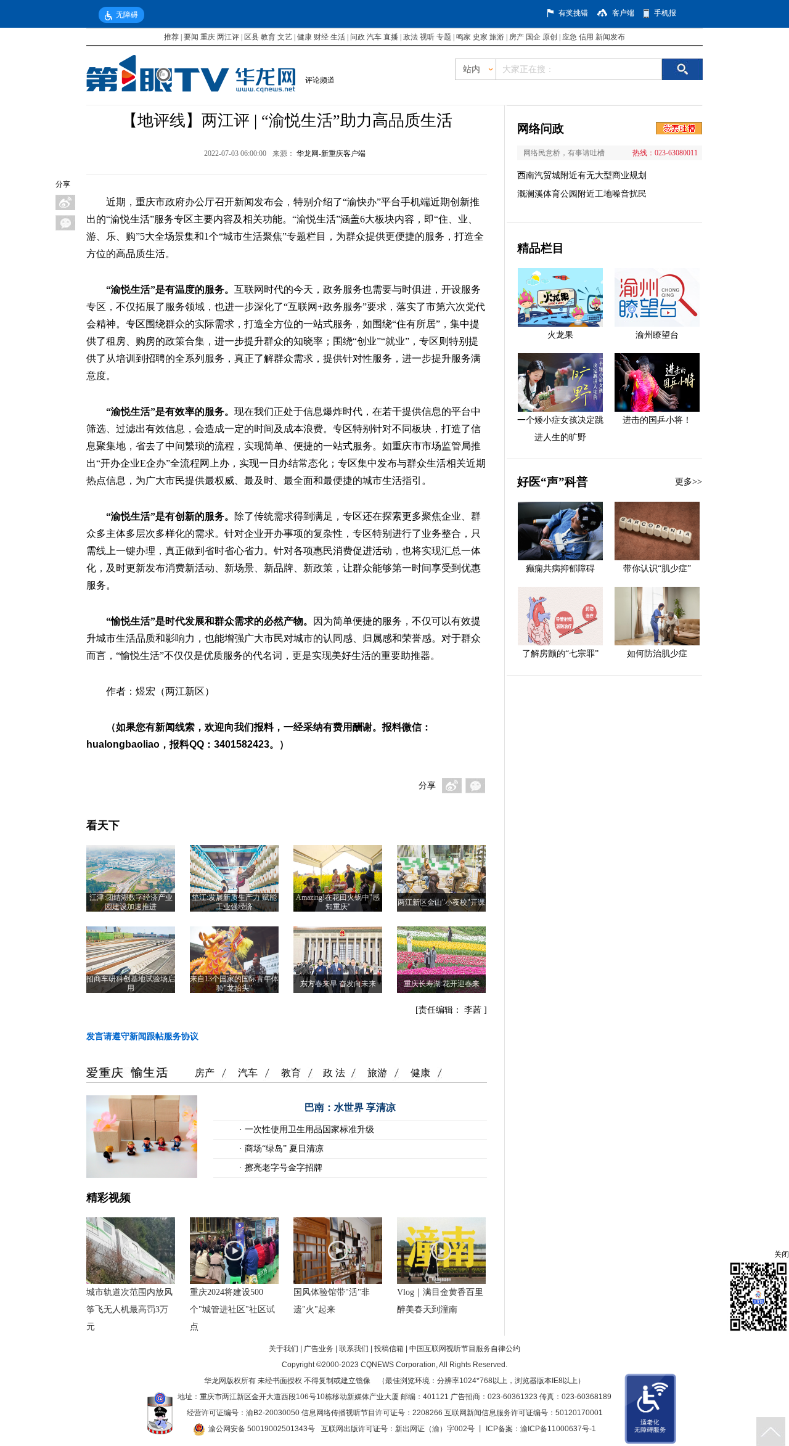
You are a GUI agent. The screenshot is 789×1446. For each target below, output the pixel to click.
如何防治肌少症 (657, 653)
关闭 (781, 1254)
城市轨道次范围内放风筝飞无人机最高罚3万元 (129, 1309)
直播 (390, 37)
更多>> (688, 481)
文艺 (284, 37)
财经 (321, 37)
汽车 (374, 37)
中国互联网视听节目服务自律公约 (464, 1348)
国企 (533, 37)
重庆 (207, 37)
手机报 (665, 13)
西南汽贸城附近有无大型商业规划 (582, 175)
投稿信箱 (389, 1348)
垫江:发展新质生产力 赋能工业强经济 (234, 902)
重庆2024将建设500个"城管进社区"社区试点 (232, 1309)
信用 (586, 37)
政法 (410, 37)
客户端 (623, 13)
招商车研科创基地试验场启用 (130, 983)
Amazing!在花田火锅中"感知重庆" (338, 902)
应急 (569, 37)
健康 (304, 37)
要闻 (191, 37)
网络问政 (540, 128)
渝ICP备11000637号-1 (558, 1428)
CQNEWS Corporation (398, 1364)
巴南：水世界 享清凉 (350, 1107)
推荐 (171, 37)
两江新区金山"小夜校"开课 (441, 902)
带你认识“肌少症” (657, 568)
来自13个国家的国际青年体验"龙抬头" (234, 983)
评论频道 (320, 80)
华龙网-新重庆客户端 (331, 153)
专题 (443, 37)
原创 (549, 37)
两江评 (228, 37)
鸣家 (463, 37)
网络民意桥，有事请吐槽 (564, 153)
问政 (358, 37)
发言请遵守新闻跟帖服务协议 (142, 1036)
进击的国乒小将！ (657, 420)
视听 (427, 37)
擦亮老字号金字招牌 (282, 1167)
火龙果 (560, 335)
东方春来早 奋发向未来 (338, 983)
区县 (251, 37)
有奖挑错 (573, 13)
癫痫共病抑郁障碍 (560, 568)
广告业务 (318, 1348)
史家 (480, 37)
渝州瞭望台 (657, 335)
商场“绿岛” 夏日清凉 (283, 1148)
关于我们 (283, 1348)
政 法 (334, 1073)
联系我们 (354, 1348)
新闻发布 (610, 37)
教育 (268, 37)
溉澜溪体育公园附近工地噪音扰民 (582, 193)
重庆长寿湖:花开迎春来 (442, 983)
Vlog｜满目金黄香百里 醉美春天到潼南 (440, 1301)
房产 (516, 37)
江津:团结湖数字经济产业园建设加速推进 (131, 902)
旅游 (496, 37)
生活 (337, 37)
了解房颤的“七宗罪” (560, 653)
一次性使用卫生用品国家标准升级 (308, 1129)
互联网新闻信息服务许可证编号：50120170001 (523, 1412)
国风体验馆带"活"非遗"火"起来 (331, 1301)
